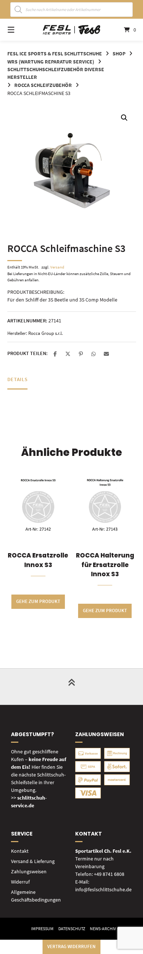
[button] (124, 117)
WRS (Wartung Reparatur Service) (50, 61)
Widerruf (20, 881)
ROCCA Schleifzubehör (43, 85)
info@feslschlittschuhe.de (103, 889)
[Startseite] (71, 30)
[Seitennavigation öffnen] (20, 30)
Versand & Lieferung (33, 861)
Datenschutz (71, 928)
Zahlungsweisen (29, 871)
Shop (119, 53)
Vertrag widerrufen (71, 946)
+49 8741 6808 (109, 874)
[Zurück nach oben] (71, 686)
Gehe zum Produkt (38, 601)
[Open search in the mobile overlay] (71, 9)
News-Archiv (103, 928)
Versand (57, 267)
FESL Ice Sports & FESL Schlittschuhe (54, 53)
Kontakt (20, 851)
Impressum (42, 928)
